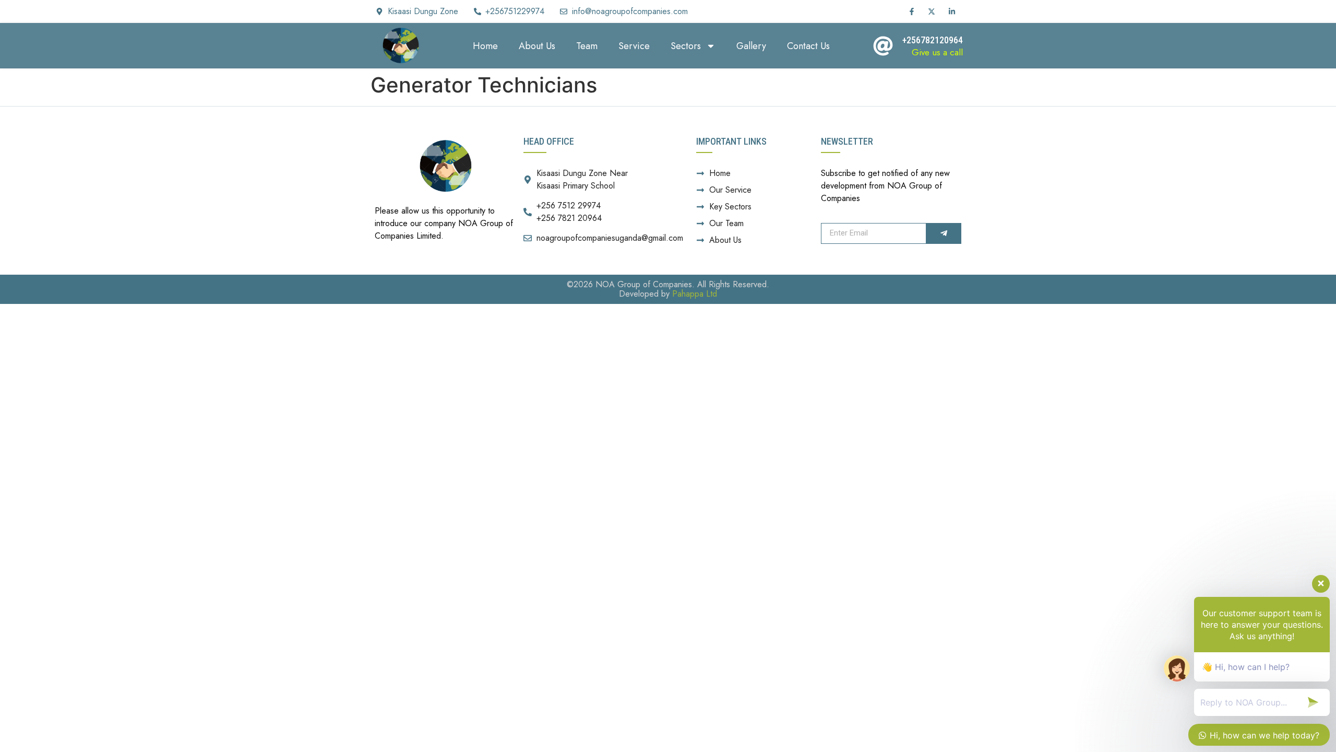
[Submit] (943, 233)
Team (587, 46)
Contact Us (808, 46)
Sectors (686, 46)
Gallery (751, 46)
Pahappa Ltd (694, 294)
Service (634, 46)
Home (485, 46)
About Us (537, 46)
